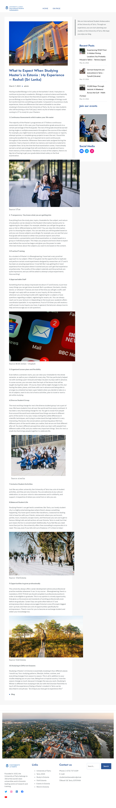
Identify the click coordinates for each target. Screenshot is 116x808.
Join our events (88, 106)
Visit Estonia (41, 780)
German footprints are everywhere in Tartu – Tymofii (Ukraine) (95, 73)
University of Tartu (43, 771)
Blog (13, 694)
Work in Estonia (42, 787)
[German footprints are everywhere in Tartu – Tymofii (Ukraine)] (82, 71)
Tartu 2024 (40, 774)
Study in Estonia (42, 777)
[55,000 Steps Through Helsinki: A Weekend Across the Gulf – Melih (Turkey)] (82, 88)
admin (26, 86)
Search (106, 766)
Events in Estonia (43, 783)
